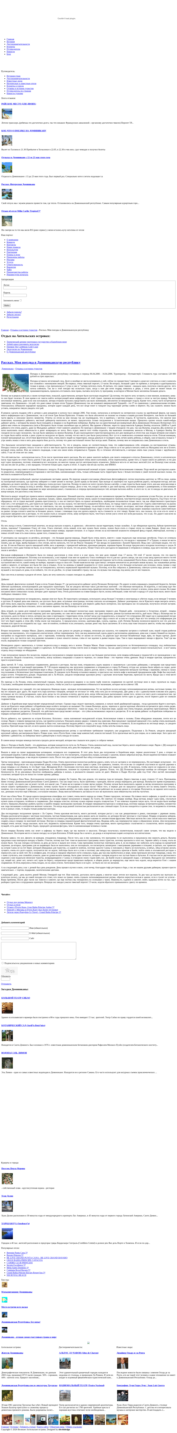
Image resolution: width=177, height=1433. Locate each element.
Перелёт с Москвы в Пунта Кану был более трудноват (32, 910)
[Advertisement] (88, 64)
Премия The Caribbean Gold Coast (22, 347)
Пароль (6, 292)
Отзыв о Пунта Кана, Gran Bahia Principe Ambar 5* (30, 907)
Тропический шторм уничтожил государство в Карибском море (37, 342)
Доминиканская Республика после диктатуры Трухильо (29, 1385)
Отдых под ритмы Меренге (20, 902)
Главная (5, 330)
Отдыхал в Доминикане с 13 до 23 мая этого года (25, 157)
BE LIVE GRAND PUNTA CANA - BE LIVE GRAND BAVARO (37, 1258)
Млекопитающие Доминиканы (16, 1292)
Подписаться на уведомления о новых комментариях (29, 963)
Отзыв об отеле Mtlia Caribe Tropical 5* (21, 211)
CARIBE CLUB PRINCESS (20, 1263)
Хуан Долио (7, 1196)
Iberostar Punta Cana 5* (17, 1253)
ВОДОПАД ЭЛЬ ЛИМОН (14, 1053)
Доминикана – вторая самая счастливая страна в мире (28, 1337)
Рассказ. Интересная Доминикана (18, 184)
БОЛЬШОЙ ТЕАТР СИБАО (15, 998)
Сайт (31, 938)
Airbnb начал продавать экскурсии (23, 344)
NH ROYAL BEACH (16, 1275)
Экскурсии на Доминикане (19, 349)
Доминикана (8, 368)
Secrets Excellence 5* (16, 1265)
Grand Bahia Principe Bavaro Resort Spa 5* (26, 1272)
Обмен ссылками (74, 1427)
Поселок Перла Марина (13, 1168)
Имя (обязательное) (38, 928)
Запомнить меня (11, 300)
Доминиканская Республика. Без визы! (20, 1322)
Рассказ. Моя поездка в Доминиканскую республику (40, 362)
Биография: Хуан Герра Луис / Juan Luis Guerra (141, 1385)
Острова (14, 1427)
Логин (6, 285)
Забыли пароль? (14, 312)
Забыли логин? (14, 314)
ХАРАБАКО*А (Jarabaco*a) (15, 1223)
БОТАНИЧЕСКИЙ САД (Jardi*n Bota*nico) (23, 1025)
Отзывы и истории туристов (23, 330)
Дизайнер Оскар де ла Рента (131, 1353)
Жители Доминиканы (12, 1353)
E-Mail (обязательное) (39, 933)
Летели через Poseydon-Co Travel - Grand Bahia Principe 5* (34, 912)
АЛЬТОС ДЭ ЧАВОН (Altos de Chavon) (78, 1353)
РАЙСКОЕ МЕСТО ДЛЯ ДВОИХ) (18, 104)
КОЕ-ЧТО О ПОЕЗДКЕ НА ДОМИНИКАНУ (23, 131)
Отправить (6, 984)
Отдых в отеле (13, 905)
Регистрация (13, 317)
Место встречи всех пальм (14, 1307)
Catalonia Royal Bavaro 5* (18, 1270)
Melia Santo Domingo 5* (18, 1267)
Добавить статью (28, 1427)
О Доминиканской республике (21, 352)
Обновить (6, 976)
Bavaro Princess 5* (15, 1255)
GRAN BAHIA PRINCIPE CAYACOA (25, 1260)
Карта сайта (42, 1427)
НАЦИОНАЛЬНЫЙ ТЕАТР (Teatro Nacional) (81, 1385)
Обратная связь (57, 1427)
